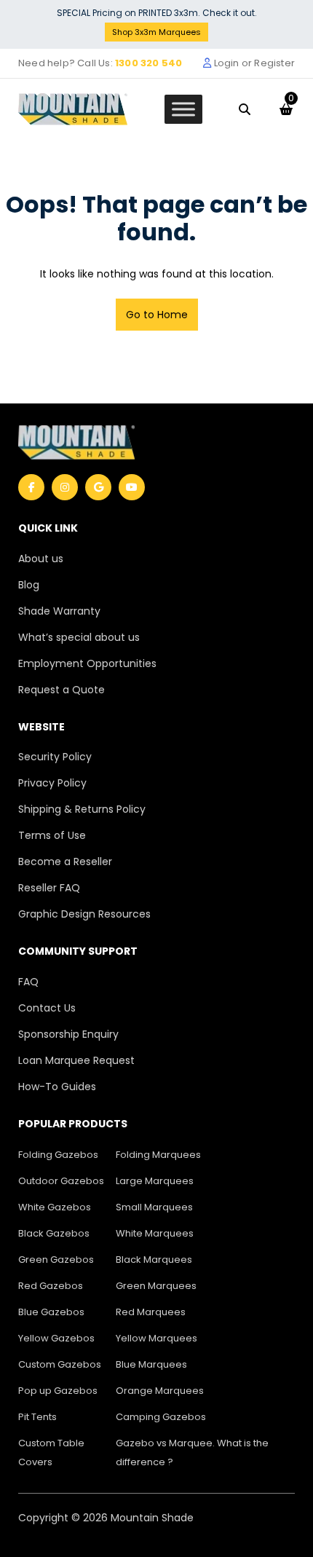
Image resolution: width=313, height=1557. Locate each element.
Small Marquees (154, 1207)
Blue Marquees (151, 1364)
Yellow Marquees (156, 1338)
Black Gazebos (54, 1233)
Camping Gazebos (161, 1417)
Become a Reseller (65, 861)
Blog (28, 585)
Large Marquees (155, 1181)
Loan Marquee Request (76, 1060)
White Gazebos (54, 1207)
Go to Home (157, 314)
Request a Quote (61, 689)
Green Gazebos (56, 1259)
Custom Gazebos (59, 1364)
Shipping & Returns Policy (82, 809)
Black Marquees (154, 1259)
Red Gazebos (50, 1286)
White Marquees (155, 1233)
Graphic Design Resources (84, 914)
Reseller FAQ (49, 887)
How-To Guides (57, 1086)
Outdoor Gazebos (61, 1181)
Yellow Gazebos (56, 1338)
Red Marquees (151, 1312)
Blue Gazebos (51, 1312)
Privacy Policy (52, 783)
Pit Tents (37, 1417)
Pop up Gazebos (58, 1391)
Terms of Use (52, 835)
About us (40, 558)
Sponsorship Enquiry (68, 1034)
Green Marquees (156, 1286)
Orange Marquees (160, 1391)
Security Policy (55, 756)
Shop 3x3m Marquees (156, 32)
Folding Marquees (158, 1155)
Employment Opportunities (87, 663)
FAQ (28, 981)
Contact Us (47, 1008)
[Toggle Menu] (183, 109)
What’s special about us (79, 637)
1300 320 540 (148, 63)
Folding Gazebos (58, 1155)
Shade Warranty (59, 611)
